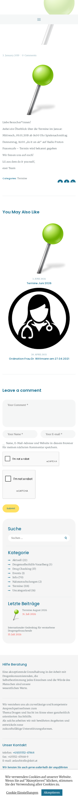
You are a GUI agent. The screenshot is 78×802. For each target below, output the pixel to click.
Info (15, 577)
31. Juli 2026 (29, 614)
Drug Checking (21, 568)
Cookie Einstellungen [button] (22, 793)
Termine (22, 178)
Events (16, 573)
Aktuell (17, 560)
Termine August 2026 (34, 610)
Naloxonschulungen (25, 581)
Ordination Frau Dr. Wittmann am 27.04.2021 (39, 358)
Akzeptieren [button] (52, 792)
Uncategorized (21, 590)
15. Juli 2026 (14, 634)
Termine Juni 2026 (39, 283)
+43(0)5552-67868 (23, 752)
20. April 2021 (39, 354)
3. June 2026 (39, 278)
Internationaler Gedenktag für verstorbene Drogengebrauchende (31, 629)
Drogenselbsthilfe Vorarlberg (30, 564)
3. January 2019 (10, 55)
